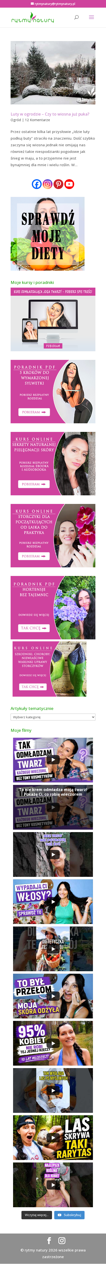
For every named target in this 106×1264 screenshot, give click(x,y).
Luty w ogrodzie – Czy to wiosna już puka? (50, 114)
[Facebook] (37, 184)
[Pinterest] (58, 184)
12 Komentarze (37, 120)
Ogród (16, 120)
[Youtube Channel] (69, 184)
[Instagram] (48, 184)
